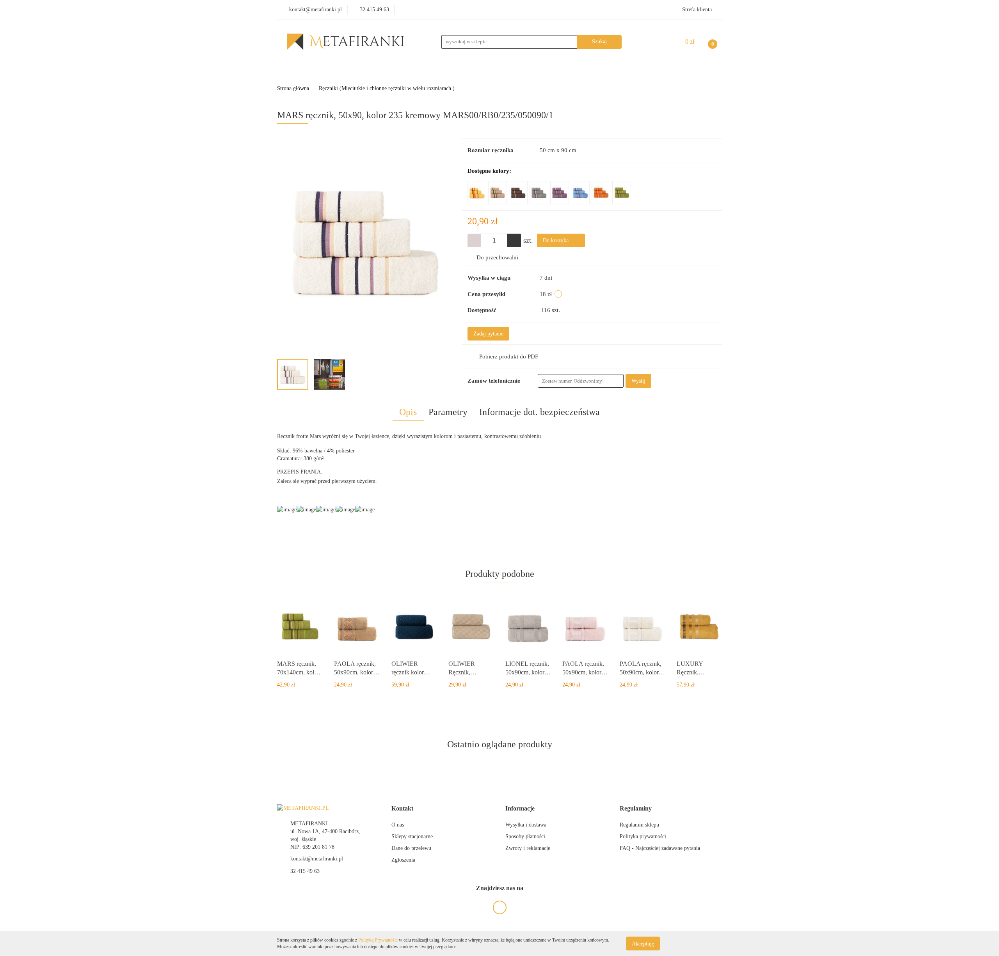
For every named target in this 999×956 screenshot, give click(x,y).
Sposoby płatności (525, 836)
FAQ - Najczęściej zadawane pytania (660, 848)
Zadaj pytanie (488, 334)
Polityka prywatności (643, 836)
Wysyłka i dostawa (525, 825)
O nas (397, 825)
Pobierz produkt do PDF (508, 356)
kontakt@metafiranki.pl (316, 859)
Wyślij (638, 381)
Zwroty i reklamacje (527, 848)
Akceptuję (643, 943)
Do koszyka (556, 240)
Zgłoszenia (403, 860)
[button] (402, 808)
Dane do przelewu (411, 848)
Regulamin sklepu (639, 825)
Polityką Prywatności (378, 940)
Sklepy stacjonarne (412, 836)
